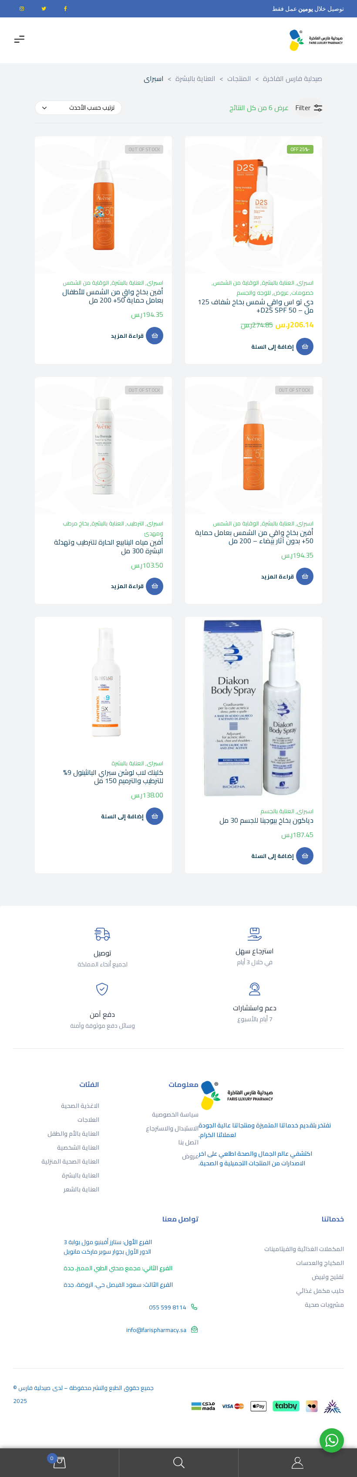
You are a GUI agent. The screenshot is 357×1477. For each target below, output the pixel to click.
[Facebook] (65, 8)
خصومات (302, 292)
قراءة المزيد (127, 335)
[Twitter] (43, 8)
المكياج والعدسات (320, 1262)
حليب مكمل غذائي (320, 1290)
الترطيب (135, 523)
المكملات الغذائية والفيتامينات (304, 1249)
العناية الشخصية (78, 1147)
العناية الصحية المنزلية (70, 1161)
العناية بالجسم (277, 811)
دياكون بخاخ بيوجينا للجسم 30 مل (266, 820)
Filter (302, 107)
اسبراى (305, 282)
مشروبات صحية (324, 1304)
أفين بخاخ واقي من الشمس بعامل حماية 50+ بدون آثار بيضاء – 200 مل (254, 536)
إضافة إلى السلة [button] (272, 346)
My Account (297, 1463)
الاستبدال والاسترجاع (172, 1128)
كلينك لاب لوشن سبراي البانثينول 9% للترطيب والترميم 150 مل (113, 776)
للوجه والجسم (253, 292)
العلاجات (88, 1119)
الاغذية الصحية (80, 1105)
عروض (281, 292)
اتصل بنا (188, 1142)
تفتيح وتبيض (328, 1276)
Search (178, 1463)
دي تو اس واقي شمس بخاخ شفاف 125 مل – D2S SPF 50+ (255, 305)
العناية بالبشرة (278, 282)
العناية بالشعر (81, 1189)
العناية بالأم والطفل (73, 1133)
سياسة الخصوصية (175, 1114)
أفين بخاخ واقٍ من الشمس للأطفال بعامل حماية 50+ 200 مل (112, 295)
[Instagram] (21, 8)
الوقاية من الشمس (236, 282)
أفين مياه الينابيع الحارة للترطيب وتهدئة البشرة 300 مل (108, 546)
